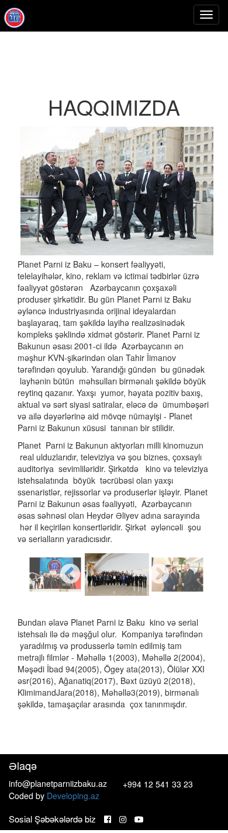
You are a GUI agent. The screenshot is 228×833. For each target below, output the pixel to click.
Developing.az (73, 795)
